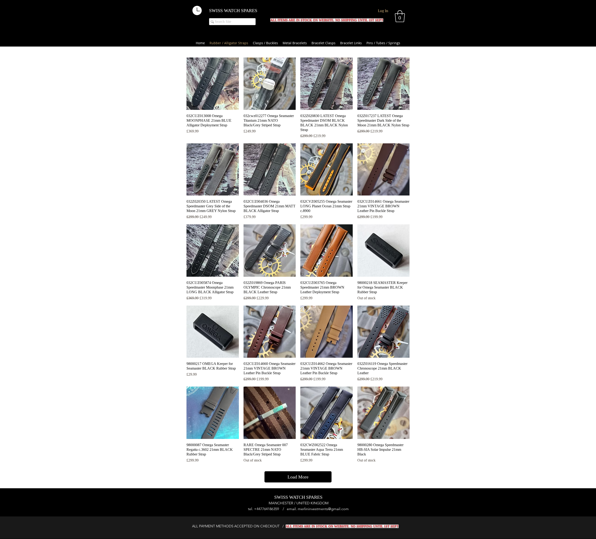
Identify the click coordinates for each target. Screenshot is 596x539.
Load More (298, 476)
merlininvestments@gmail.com (323, 509)
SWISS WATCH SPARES (233, 10)
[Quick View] (212, 83)
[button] (400, 16)
